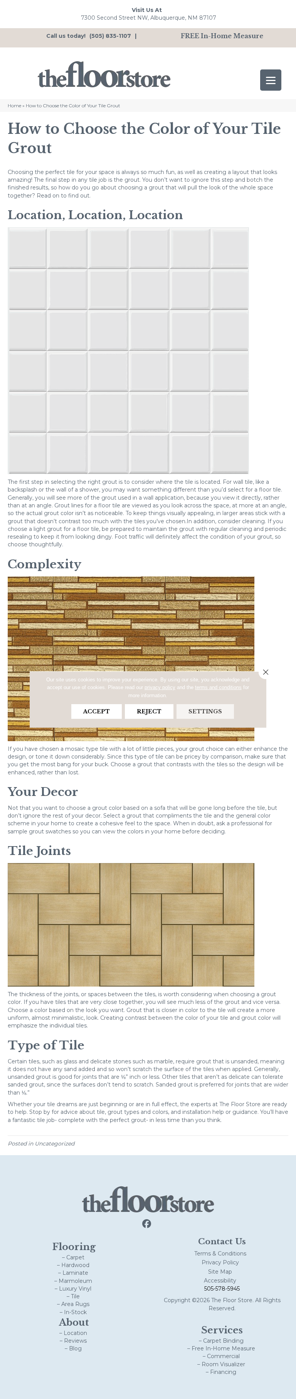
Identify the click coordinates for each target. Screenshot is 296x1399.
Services (222, 1330)
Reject (149, 711)
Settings (205, 711)
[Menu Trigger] (270, 80)
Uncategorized (54, 1143)
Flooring (74, 1246)
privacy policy (160, 687)
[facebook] (147, 1224)
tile (71, 172)
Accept (96, 711)
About (74, 1322)
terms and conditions (218, 687)
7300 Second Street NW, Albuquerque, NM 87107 (148, 17)
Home (14, 105)
